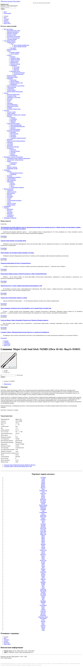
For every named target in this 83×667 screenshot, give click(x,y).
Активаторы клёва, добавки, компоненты (18, 158)
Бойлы (9, 161)
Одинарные (13, 119)
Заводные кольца (15, 151)
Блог (5, 17)
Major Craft (7, 345)
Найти (2, 9)
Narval (43, 542)
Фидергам (10, 145)
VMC (43, 598)
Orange (43, 548)
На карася (13, 135)
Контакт (43, 621)
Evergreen (43, 502)
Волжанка (43, 615)
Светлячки (10, 143)
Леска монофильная (15, 125)
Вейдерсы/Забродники (13, 94)
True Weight (43, 590)
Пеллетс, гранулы (12, 167)
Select (43, 564)
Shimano (43, 569)
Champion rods (43, 490)
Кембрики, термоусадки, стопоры (16, 114)
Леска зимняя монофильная (21, 45)
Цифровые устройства (10, 218)
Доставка (6, 19)
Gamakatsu (43, 509)
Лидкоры (12, 128)
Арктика (43, 612)
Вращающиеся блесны (16, 173)
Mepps (43, 540)
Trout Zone (43, 589)
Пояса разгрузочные (12, 106)
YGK (43, 603)
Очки (8, 101)
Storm (43, 577)
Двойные (12, 117)
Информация (7, 384)
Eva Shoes (43, 500)
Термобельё (13, 65)
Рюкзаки (9, 197)
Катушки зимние (12, 49)
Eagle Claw (43, 499)
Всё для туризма (8, 29)
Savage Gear (43, 560)
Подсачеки (10, 196)
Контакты (6, 22)
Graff (43, 511)
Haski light (43, 515)
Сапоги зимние (14, 53)
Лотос (43, 622)
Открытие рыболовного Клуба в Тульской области (16, 263)
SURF (43, 585)
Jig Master (43, 524)
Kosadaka (43, 527)
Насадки (12, 184)
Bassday (43, 484)
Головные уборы (15, 58)
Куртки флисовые (19, 74)
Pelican (43, 553)
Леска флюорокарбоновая (17, 126)
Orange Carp (43, 550)
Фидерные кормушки (13, 146)
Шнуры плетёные (15, 129)
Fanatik (43, 503)
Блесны (9, 171)
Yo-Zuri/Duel (43, 605)
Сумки (9, 202)
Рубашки (9, 107)
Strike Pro (43, 579)
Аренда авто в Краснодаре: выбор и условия (14, 297)
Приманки (10, 78)
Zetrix (43, 608)
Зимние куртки (14, 61)
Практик (43, 625)
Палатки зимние (11, 75)
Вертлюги (13, 149)
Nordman (43, 544)
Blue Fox (43, 487)
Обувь (9, 51)
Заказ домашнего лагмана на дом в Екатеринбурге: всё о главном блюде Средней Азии (26, 308)
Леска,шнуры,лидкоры (13, 123)
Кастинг (9, 210)
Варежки (12, 56)
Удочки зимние (11, 90)
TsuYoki (43, 592)
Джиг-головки (11, 113)
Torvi (43, 586)
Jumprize (43, 525)
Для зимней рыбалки (9, 40)
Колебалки (13, 174)
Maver (43, 537)
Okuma (43, 547)
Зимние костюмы (15, 59)
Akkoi (43, 480)
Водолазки (17, 67)
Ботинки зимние (15, 52)
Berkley (43, 486)
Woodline (43, 602)
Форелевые (10, 181)
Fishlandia (43, 508)
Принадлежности (9, 188)
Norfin (43, 545)
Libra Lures (43, 528)
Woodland (43, 601)
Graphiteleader (43, 512)
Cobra (43, 492)
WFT (43, 599)
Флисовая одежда (15, 71)
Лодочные (10, 212)
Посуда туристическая (13, 37)
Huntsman (43, 519)
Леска (12, 43)
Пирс (43, 624)
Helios (43, 518)
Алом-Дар (43, 611)
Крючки (9, 116)
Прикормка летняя (12, 168)
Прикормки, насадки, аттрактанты (13, 157)
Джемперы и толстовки (13, 97)
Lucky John (43, 531)
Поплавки (13, 48)
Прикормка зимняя (12, 77)
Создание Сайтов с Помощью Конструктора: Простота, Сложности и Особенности (25, 332)
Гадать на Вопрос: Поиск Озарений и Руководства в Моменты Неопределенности (24, 320)
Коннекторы (13, 155)
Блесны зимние (14, 81)
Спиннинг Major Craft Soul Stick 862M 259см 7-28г (18, 466)
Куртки (9, 100)
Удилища (6, 207)
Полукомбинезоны (12, 104)
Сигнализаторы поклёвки (14, 200)
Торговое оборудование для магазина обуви (13, 240)
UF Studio (43, 593)
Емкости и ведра (11, 191)
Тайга (43, 628)
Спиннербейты (11, 178)
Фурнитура (10, 148)
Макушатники (14, 133)
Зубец (43, 619)
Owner (43, 551)
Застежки (13, 152)
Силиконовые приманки (14, 177)
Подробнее (4, 236)
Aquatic (43, 482)
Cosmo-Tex (43, 493)
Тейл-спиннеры (11, 180)
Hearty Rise (43, 516)
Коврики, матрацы (12, 33)
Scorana (43, 561)
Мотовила (10, 139)
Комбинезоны (14, 62)
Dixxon (43, 496)
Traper (43, 588)
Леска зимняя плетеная (20, 46)
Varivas (43, 596)
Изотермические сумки (13, 30)
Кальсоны (16, 68)
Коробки (9, 194)
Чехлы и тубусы (11, 203)
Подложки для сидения (13, 36)
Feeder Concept (43, 505)
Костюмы (9, 98)
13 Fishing (43, 477)
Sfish (43, 567)
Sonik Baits (43, 572)
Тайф (43, 630)
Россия (43, 627)
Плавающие (13, 162)
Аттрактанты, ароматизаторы (15, 159)
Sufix (43, 580)
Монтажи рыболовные (13, 130)
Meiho (43, 538)
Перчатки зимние (15, 64)
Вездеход (43, 614)
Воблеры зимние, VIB (16, 82)
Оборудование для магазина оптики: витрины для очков (17, 252)
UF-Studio (43, 595)
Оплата (6, 20)
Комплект (16, 69)
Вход (5, 12)
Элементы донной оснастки (18, 138)
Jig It (43, 522)
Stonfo (43, 576)
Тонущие (12, 164)
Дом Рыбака (43, 618)
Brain (43, 489)
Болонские (10, 209)
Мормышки (13, 84)
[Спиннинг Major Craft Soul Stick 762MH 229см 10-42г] (9, 368)
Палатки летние (11, 35)
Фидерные (13, 136)
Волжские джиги (43, 617)
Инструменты (11, 193)
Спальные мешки (12, 39)
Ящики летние (11, 204)
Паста (8, 165)
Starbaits (43, 574)
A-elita (43, 479)
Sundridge (43, 582)
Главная (6, 16)
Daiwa (43, 495)
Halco (43, 513)
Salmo (43, 558)
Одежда (9, 55)
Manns (43, 535)
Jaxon (43, 521)
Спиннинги (10, 215)
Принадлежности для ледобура (15, 85)
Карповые (13, 132)
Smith (43, 570)
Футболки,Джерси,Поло (14, 109)
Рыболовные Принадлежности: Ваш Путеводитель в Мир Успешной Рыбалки (24, 273)
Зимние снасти (11, 42)
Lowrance (43, 529)
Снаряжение (10, 88)
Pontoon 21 (43, 554)
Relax (43, 557)
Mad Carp (43, 532)
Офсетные (13, 120)
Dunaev (43, 497)
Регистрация (7, 13)
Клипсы (12, 154)
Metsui (43, 541)
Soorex (43, 573)
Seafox (43, 563)
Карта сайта (7, 23)
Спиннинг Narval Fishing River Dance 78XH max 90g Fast (19, 465)
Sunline (43, 583)
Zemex (43, 606)
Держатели (10, 190)
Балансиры (13, 80)
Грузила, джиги (11, 112)
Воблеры (9, 175)
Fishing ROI (43, 506)
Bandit (43, 483)
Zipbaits (43, 609)
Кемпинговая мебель (13, 32)
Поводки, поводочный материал (16, 141)
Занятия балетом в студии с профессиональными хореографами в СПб (21, 285)
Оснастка (6, 110)
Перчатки (9, 103)
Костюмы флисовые (19, 72)
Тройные (12, 122)
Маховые (9, 213)
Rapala (43, 556)
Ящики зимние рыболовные (15, 91)
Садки (9, 199)
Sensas (43, 566)
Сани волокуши (11, 87)
